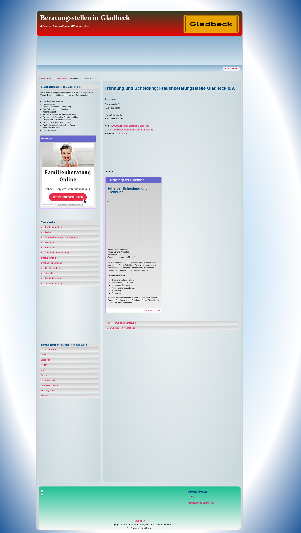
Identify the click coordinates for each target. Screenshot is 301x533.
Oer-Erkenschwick (49, 385)
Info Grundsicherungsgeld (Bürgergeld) (59, 237)
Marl (43, 370)
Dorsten (44, 354)
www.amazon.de (152, 310)
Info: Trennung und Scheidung (55, 253)
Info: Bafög (46, 232)
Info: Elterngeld (48, 247)
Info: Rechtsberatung (50, 268)
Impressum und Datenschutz (200, 503)
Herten (44, 365)
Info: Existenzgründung (52, 227)
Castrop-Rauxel (48, 349)
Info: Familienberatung (51, 263)
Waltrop (44, 396)
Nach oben (139, 521)
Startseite (231, 68)
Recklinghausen (48, 390)
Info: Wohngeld (48, 242)
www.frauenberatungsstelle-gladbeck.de (130, 126)
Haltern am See (48, 380)
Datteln (44, 375)
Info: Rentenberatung (51, 278)
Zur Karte (122, 133)
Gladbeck (45, 360)
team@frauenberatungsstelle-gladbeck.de (133, 130)
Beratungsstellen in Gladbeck (121, 328)
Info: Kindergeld (48, 258)
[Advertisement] (286, 65)
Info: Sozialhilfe (48, 273)
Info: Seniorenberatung (52, 283)
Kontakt (191, 496)
